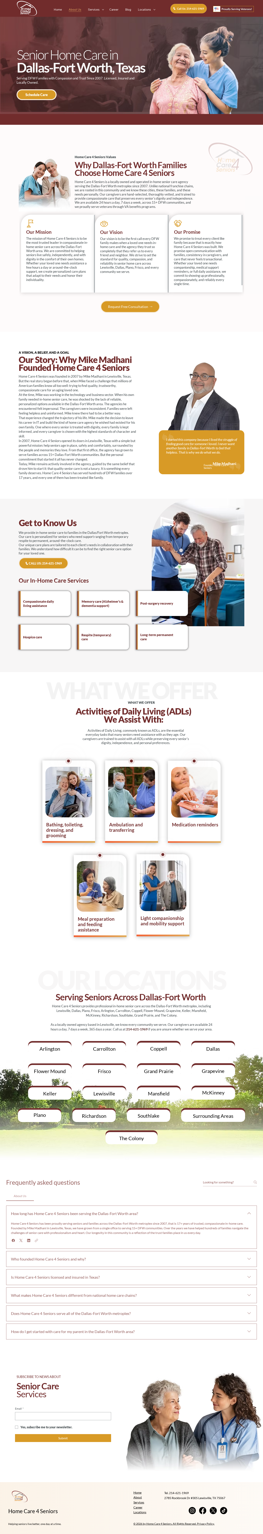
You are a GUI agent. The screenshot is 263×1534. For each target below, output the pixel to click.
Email (19, 1408)
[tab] (20, 1196)
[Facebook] (202, 1510)
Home (137, 1492)
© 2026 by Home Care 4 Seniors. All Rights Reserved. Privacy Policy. (173, 1523)
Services (138, 1502)
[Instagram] (192, 1510)
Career (137, 1507)
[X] (213, 1510)
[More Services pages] (103, 10)
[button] (37, 94)
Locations (139, 1512)
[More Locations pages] (154, 10)
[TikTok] (223, 1510)
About (137, 1497)
